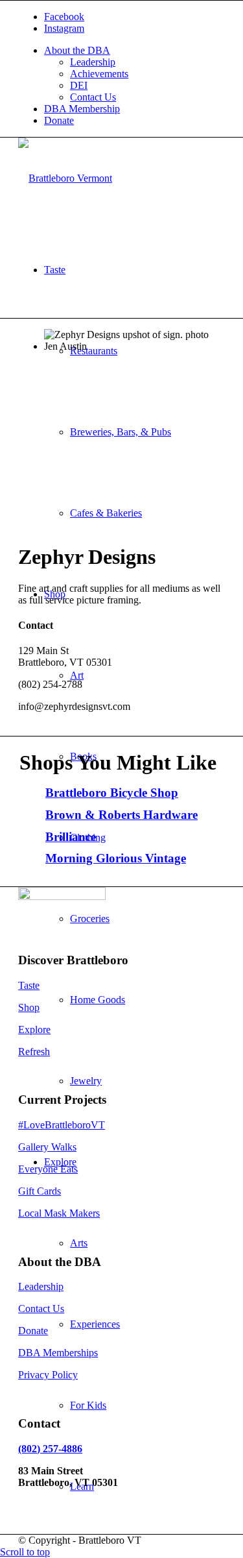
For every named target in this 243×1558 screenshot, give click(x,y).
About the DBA (77, 50)
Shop (29, 1007)
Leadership (92, 61)
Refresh (34, 1051)
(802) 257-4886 (50, 1448)
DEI (78, 85)
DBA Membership (82, 108)
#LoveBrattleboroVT (61, 1124)
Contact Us (93, 97)
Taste (29, 985)
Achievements (99, 73)
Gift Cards (39, 1191)
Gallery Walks (47, 1146)
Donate (59, 120)
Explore (34, 1029)
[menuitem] (134, 74)
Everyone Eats (48, 1169)
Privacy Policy (48, 1374)
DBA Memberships (58, 1352)
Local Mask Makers (59, 1213)
